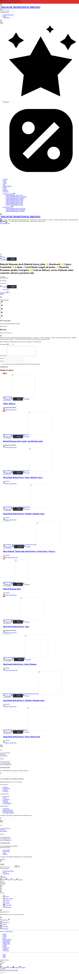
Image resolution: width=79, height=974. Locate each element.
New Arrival (6, 950)
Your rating (3, 344)
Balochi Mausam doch (12, 589)
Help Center (6, 796)
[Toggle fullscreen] (2, 972)
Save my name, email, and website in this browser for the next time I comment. (21, 364)
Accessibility (6, 799)
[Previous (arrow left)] (0, 973)
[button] (2, 223)
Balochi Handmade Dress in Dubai (14, 199)
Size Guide (5, 802)
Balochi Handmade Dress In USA (14, 195)
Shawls (5, 189)
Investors (5, 790)
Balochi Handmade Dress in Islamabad (15, 209)
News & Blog (6, 788)
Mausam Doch (6, 943)
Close (3, 877)
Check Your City (7, 207)
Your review (3, 355)
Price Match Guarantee (8, 812)
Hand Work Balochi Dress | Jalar (16, 627)
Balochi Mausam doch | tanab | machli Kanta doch (23, 441)
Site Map (5, 854)
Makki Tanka (6, 942)
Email (2, 361)
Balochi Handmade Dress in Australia (15, 198)
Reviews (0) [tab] (6, 289)
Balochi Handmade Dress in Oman (14, 203)
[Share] (3, 972)
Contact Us (6, 191)
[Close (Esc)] (5, 972)
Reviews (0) (3, 292)
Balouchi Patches (7, 186)
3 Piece (5, 182)
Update (2, 864)
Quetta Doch (6, 947)
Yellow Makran (9, 404)
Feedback (5, 800)
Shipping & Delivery (8, 810)
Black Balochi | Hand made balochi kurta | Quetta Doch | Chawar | (29, 551)
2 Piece (5, 183)
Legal (4, 852)
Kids (4, 184)
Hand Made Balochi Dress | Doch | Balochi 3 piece (23, 477)
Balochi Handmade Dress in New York (15, 208)
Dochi (4, 16)
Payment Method (7, 803)
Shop (5, 219)
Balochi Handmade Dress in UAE (14, 202)
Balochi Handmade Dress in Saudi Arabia (16, 196)
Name (2, 358)
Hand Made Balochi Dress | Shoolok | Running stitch (23, 514)
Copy (16, 970)
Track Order (6, 808)
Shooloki (5, 949)
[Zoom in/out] (0, 972)
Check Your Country (8, 193)
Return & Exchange (8, 811)
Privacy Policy (6, 850)
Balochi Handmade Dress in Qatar (14, 205)
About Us (5, 190)
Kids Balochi (6, 17)
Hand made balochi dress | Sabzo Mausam (19, 664)
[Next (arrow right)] (2, 973)
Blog (4, 956)
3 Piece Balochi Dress (8, 14)
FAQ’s (4, 798)
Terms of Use (6, 851)
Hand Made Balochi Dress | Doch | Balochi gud (21, 737)
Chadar (5, 187)
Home (1, 219)
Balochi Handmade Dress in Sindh (14, 200)
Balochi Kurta (6, 941)
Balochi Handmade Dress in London (15, 211)
